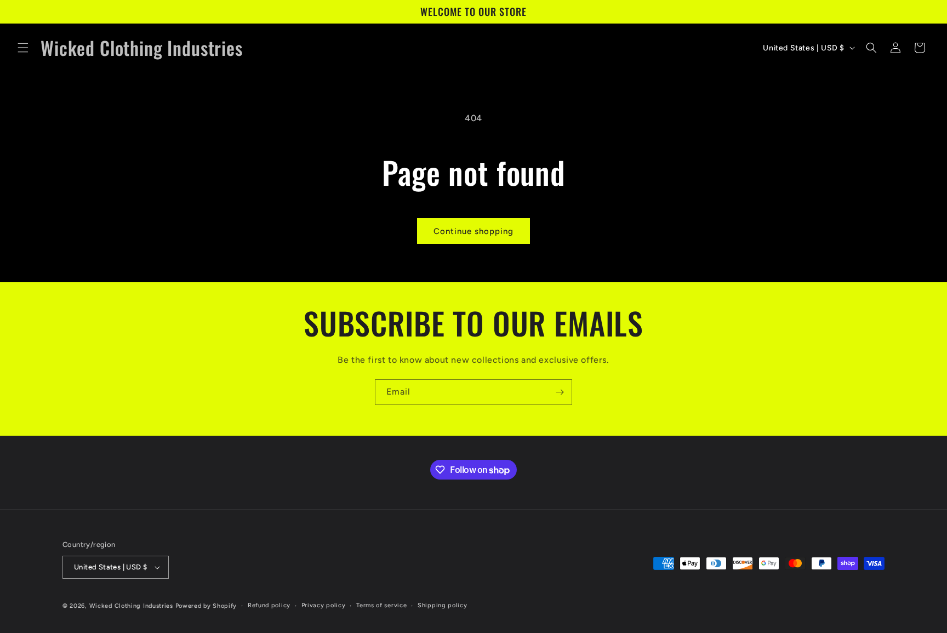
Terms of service (381, 605)
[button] (23, 48)
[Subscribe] (559, 392)
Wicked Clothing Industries (131, 605)
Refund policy (269, 605)
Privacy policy (323, 605)
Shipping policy (442, 605)
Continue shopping (473, 231)
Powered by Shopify (206, 605)
